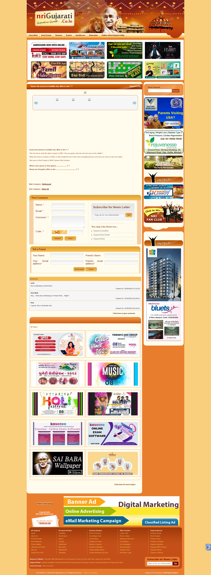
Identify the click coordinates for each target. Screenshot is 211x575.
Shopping (62, 552)
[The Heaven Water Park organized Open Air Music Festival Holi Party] (113, 385)
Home (33, 533)
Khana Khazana (95, 533)
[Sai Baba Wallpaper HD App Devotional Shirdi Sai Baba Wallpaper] (58, 474)
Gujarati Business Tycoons (98, 552)
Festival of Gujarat (156, 541)
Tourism (58, 35)
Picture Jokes (124, 536)
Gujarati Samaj (155, 533)
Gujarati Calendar (156, 544)
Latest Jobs (124, 533)
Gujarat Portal (35, 562)
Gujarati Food (125, 550)
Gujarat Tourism (88, 562)
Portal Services (36, 539)
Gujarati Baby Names (96, 550)
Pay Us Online (105, 559)
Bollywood (46, 184)
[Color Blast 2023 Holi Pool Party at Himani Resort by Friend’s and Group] (113, 355)
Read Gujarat (155, 536)
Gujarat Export (76, 562)
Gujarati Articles (155, 550)
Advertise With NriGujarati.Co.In (55, 559)
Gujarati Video (155, 539)
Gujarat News (99, 239)
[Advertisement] (85, 130)
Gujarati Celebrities (96, 547)
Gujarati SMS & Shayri (158, 547)
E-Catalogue (124, 541)
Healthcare (80, 35)
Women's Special (95, 544)
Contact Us (79, 559)
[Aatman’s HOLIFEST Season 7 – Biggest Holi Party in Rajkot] (113, 415)
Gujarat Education (116, 562)
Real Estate (46, 35)
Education (93, 35)
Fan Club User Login (91, 559)
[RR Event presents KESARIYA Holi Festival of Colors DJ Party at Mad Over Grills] (58, 415)
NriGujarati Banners (127, 539)
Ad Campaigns (125, 544)
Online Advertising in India (112, 35)
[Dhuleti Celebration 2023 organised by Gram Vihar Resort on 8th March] (58, 385)
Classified (33, 35)
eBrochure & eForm (38, 547)
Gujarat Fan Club (37, 552)
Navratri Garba (125, 547)
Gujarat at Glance (156, 552)
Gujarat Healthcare (102, 562)
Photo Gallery (36, 544)
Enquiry (71, 559)
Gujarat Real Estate (101, 235)
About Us (34, 536)
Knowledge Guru (95, 536)
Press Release (36, 541)
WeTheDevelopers (171, 573)
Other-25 (45, 189)
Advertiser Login (125, 552)
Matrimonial (63, 550)
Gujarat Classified (100, 231)
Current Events (35, 566)
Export (69, 35)
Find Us (34, 550)
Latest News (93, 539)
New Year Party (48, 566)
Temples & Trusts (95, 541)
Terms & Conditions (90, 573)
